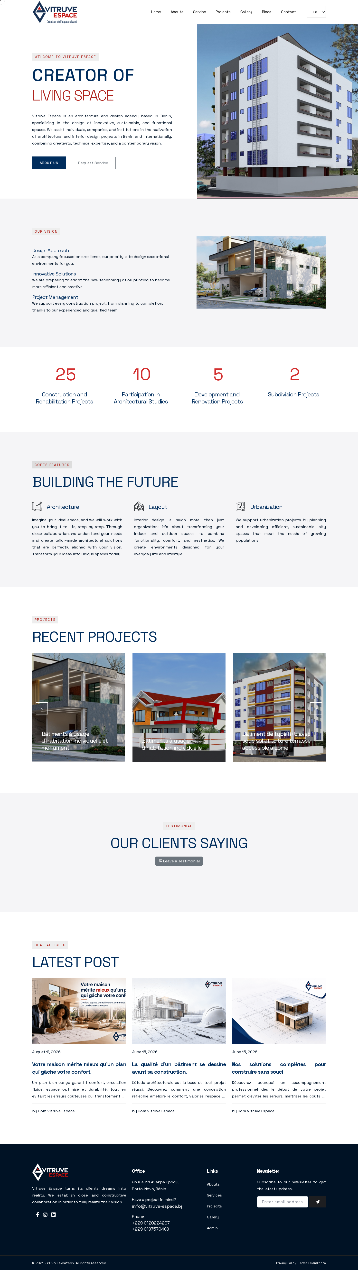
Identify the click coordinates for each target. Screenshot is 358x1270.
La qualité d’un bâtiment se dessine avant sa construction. (179, 1068)
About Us (49, 163)
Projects (223, 11)
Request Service (93, 162)
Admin (212, 1228)
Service (199, 11)
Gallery (246, 11)
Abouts (177, 11)
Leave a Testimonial (181, 861)
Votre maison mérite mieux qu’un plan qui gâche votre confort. (79, 1068)
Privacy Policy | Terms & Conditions (301, 1263)
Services (214, 1195)
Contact (288, 11)
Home (156, 11)
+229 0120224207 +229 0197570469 (151, 1226)
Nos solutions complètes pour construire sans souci (279, 1068)
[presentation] (42, 708)
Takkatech (65, 1263)
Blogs (266, 11)
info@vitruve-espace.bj (157, 1206)
